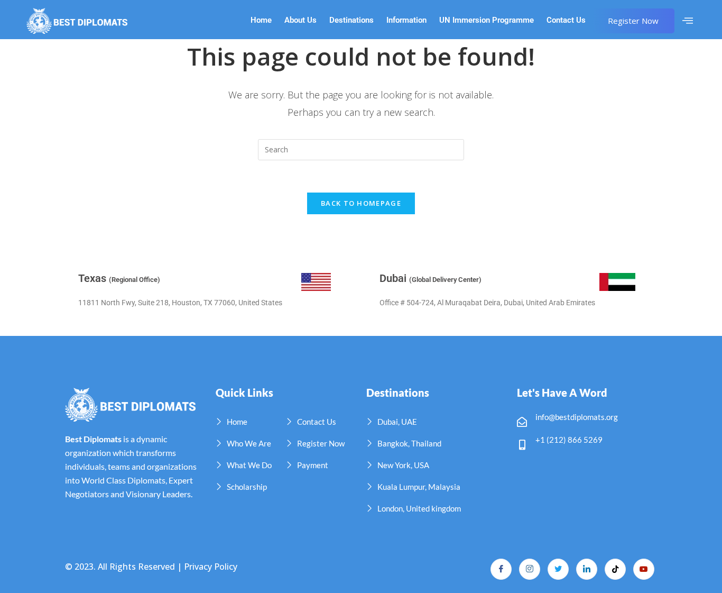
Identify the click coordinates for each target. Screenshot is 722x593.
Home (261, 20)
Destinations (351, 20)
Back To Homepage (361, 203)
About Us (300, 20)
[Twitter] (558, 569)
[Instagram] (529, 569)
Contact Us (566, 20)
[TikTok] (615, 569)
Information (406, 20)
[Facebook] (501, 569)
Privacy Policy (210, 566)
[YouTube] (643, 569)
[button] (688, 20)
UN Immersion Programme (486, 20)
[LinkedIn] (586, 569)
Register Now (633, 20)
